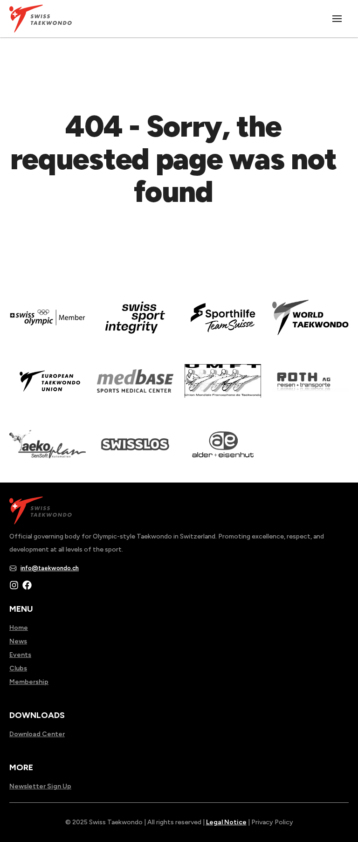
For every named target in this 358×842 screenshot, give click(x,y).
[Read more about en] (135, 324)
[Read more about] (47, 324)
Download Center (37, 734)
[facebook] (27, 585)
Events (20, 655)
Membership (28, 682)
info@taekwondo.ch (50, 568)
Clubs (18, 668)
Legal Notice (226, 822)
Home (18, 628)
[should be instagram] (14, 585)
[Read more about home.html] (135, 451)
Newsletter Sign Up (40, 786)
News (18, 641)
